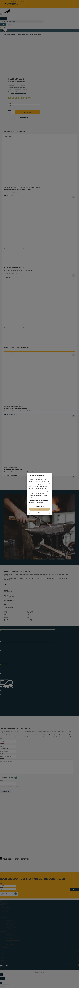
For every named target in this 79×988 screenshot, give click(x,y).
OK (39, 509)
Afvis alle (39, 512)
